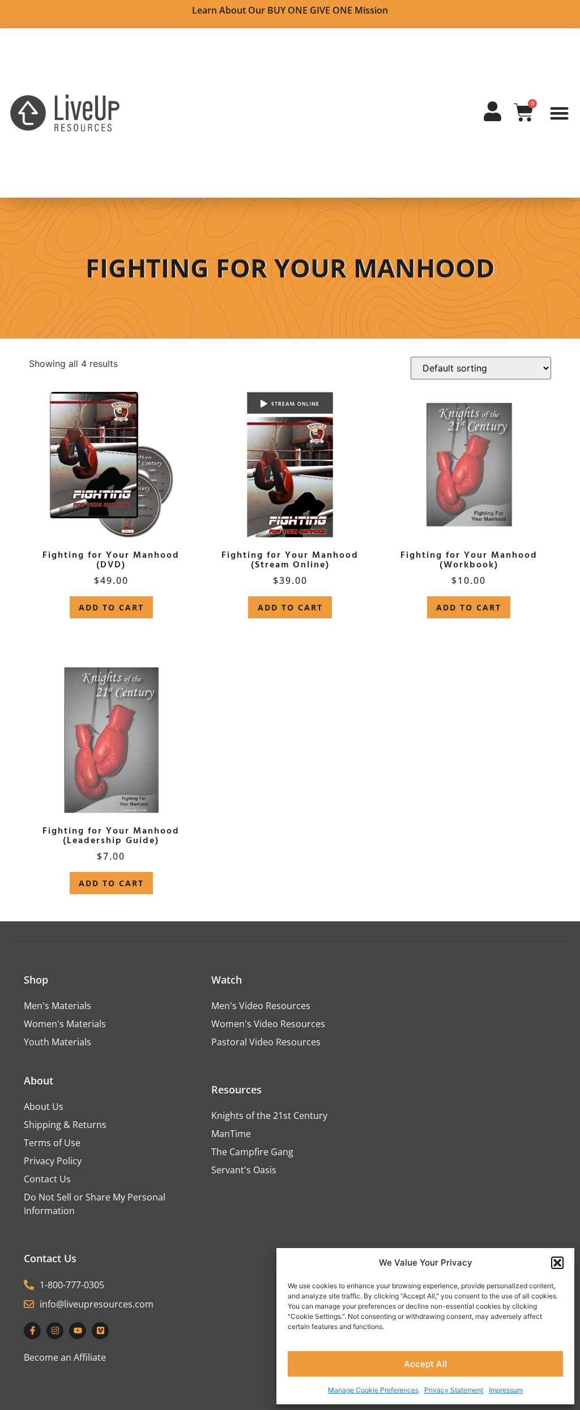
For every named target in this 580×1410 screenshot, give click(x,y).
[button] (557, 1262)
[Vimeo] (100, 1330)
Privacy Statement (453, 1390)
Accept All (425, 1363)
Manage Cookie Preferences (373, 1390)
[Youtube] (77, 1330)
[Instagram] (54, 1330)
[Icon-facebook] (32, 1330)
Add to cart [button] (111, 607)
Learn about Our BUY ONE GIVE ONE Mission (290, 10)
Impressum (506, 1390)
